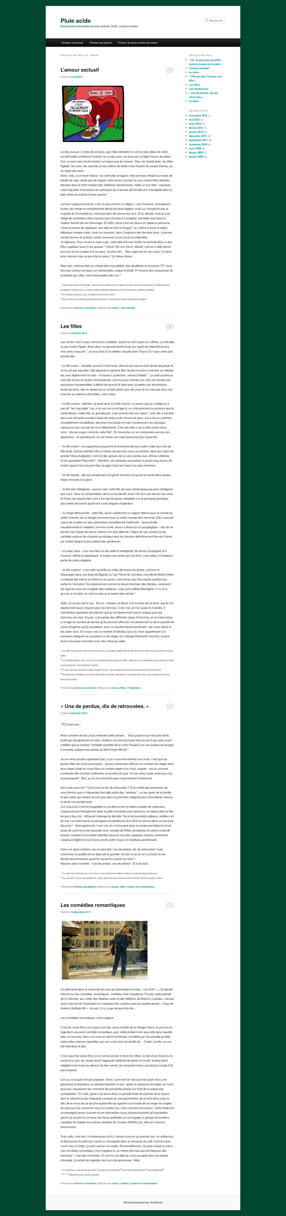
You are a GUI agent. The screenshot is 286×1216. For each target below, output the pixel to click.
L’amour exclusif (80, 69)
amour (115, 308)
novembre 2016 (198, 115)
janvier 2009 (196, 156)
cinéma (124, 1183)
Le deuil (194, 101)
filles (123, 688)
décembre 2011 (198, 136)
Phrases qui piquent (100, 42)
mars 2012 (195, 123)
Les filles (71, 326)
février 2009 (196, 152)
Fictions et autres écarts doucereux (138, 42)
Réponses (134, 688)
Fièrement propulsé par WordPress (143, 1202)
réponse (128, 308)
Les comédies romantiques (93, 904)
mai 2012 (194, 119)
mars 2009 (195, 148)
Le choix (194, 72)
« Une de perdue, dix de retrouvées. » (105, 706)
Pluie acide (76, 20)
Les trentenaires (198, 89)
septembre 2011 (198, 140)
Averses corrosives (72, 42)
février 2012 (196, 128)
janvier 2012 (196, 132)
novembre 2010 (198, 144)
